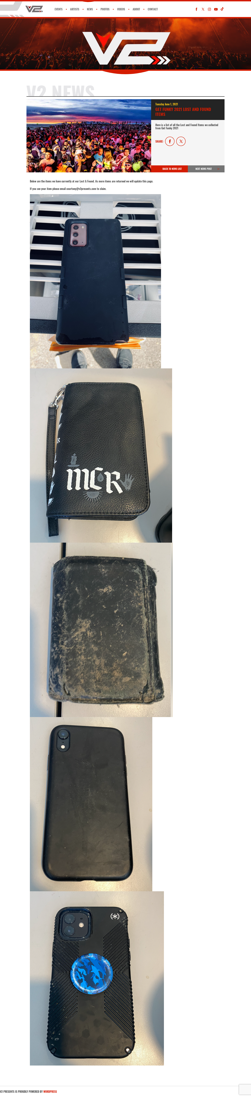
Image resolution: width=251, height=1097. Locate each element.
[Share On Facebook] (170, 141)
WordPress (50, 1092)
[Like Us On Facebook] (196, 9)
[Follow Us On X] (203, 9)
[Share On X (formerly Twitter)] (181, 141)
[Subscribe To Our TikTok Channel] (222, 9)
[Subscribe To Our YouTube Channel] (216, 9)
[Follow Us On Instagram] (209, 9)
